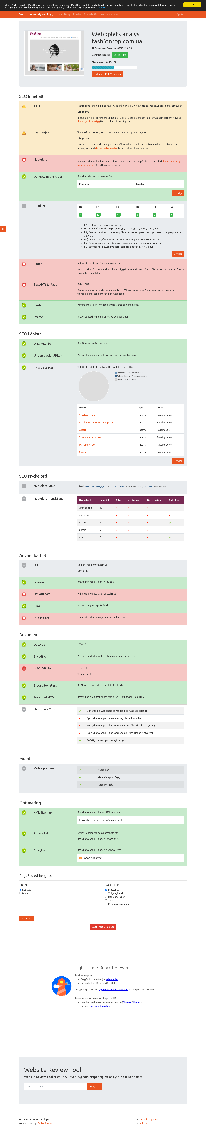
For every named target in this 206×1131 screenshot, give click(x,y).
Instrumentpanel (110, 14)
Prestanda (113, 889)
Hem (59, 14)
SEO (110, 900)
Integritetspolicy (149, 1119)
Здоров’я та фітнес (90, 437)
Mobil (25, 893)
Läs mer (101, 7)
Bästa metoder (116, 896)
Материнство (87, 444)
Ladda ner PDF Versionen (107, 74)
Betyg (67, 14)
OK (192, 5)
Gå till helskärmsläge (103, 926)
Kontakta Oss (90, 14)
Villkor (143, 1123)
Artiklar (77, 14)
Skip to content (87, 415)
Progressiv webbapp (119, 904)
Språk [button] (180, 14)
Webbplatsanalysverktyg (36, 14)
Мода (82, 452)
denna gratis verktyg (88, 121)
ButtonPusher (45, 1123)
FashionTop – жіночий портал (96, 422)
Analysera (26, 918)
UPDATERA (120, 55)
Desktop (26, 889)
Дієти (82, 430)
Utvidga (178, 193)
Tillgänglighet (115, 893)
